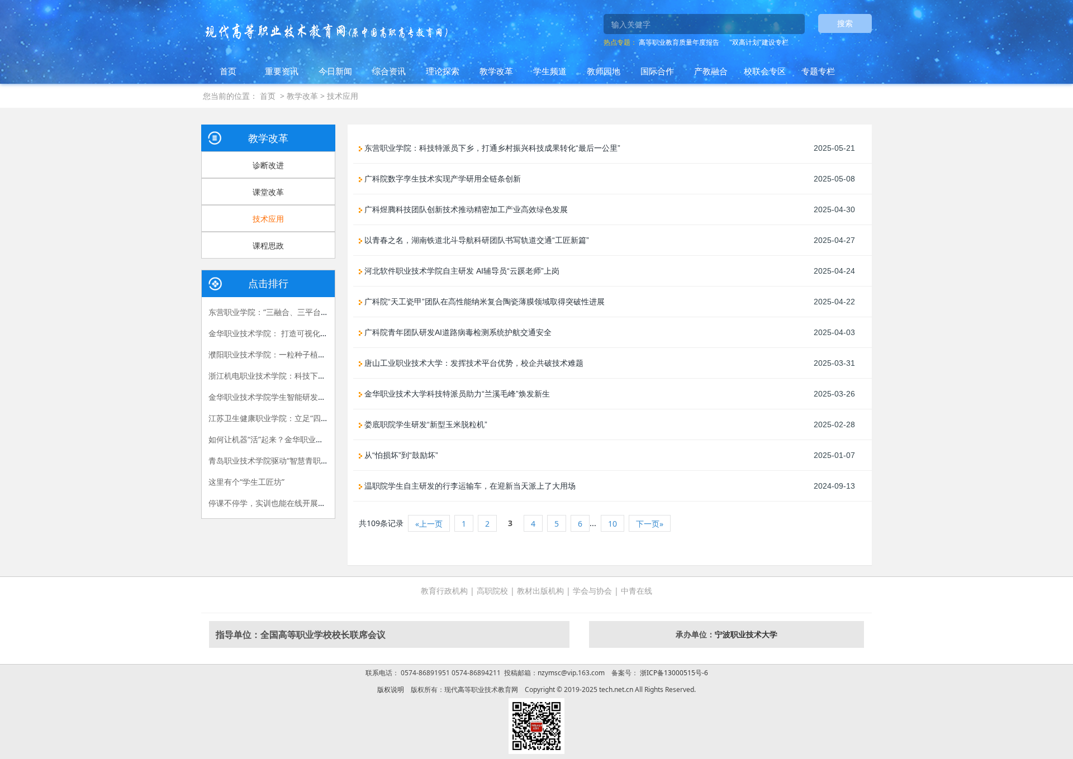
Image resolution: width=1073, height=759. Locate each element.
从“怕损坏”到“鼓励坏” (400, 455)
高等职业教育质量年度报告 (679, 42)
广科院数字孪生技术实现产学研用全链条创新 (441, 178)
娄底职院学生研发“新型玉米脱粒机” (424, 424)
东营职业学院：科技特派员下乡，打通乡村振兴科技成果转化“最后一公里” (491, 148)
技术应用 (342, 95)
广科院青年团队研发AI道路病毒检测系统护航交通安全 (457, 332)
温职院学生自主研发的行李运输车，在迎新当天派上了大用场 (469, 485)
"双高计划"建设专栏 (759, 42)
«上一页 (429, 523)
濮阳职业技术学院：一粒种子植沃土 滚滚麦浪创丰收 (299, 354)
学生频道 (550, 71)
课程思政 (268, 245)
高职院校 (492, 590)
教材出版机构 (540, 590)
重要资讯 (281, 71)
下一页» (649, 523)
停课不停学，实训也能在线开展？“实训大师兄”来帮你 (301, 503)
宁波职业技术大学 (746, 634)
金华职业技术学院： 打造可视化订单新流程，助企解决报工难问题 (323, 333)
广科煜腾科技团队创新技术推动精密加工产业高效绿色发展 (465, 209)
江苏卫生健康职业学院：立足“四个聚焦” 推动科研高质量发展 (314, 418)
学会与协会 (592, 590)
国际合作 (657, 71)
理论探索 (442, 71)
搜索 (845, 23)
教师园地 (603, 71)
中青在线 (636, 590)
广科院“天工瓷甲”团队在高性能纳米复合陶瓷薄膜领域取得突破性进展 (483, 301)
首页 (228, 71)
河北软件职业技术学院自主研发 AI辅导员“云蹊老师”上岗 (460, 270)
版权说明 (390, 689)
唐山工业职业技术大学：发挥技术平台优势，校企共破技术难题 (472, 363)
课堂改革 (268, 192)
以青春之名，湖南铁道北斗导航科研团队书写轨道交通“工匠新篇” (475, 240)
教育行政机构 (444, 590)
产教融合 (711, 71)
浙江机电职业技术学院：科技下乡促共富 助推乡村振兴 (303, 375)
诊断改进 (268, 165)
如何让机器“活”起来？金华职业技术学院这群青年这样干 (305, 439)
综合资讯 (389, 71)
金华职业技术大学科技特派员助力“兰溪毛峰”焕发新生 (456, 393)
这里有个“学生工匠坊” (246, 481)
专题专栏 (818, 71)
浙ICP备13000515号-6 (673, 672)
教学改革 (496, 71)
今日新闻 (335, 71)
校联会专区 (765, 71)
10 (612, 523)
